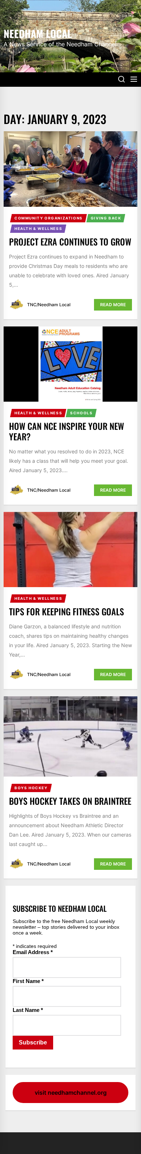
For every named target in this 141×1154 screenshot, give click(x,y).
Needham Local (38, 33)
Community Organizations (48, 218)
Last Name (28, 1010)
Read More (113, 304)
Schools (81, 413)
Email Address (33, 952)
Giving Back (106, 218)
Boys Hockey (31, 788)
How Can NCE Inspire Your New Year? (66, 431)
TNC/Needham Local (48, 304)
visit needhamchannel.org (71, 1092)
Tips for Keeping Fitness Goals (66, 611)
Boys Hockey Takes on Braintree (70, 800)
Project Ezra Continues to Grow (70, 241)
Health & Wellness (38, 228)
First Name (28, 981)
